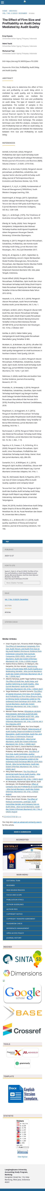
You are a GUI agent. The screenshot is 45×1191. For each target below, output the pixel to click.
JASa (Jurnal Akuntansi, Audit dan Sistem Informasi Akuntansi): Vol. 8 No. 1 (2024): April (24, 673)
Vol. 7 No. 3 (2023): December (14, 13)
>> (20, 817)
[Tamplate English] (22, 1094)
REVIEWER (10, 885)
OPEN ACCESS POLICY (15, 933)
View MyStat (22, 1157)
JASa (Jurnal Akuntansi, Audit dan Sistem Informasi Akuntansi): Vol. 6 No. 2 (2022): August (22, 791)
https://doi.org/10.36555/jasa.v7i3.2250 (22, 61)
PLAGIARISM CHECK (14, 923)
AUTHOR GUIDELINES (15, 904)
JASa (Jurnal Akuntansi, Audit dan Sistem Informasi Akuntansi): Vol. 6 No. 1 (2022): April (24, 686)
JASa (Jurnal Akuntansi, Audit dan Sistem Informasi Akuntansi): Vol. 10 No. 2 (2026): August (21, 658)
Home (4, 11)
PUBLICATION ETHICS (15, 899)
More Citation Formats (14, 583)
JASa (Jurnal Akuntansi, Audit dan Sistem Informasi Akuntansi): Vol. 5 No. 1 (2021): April (24, 776)
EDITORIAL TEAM (13, 880)
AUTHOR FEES (12, 909)
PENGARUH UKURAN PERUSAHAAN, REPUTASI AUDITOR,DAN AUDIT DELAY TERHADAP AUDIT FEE (23, 714)
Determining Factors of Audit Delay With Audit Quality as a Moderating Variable (24, 668)
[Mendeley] (31, 1052)
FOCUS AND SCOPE (14, 895)
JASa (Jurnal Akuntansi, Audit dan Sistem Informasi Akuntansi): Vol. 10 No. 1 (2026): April (21, 741)
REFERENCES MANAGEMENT (17, 928)
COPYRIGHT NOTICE (14, 914)
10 (16, 817)
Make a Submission (22, 832)
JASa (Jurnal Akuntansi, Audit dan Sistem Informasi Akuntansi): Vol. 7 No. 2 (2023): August (24, 809)
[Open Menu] (2, 2)
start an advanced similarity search (27, 822)
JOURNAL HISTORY (13, 938)
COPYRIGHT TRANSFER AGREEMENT (20, 919)
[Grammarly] (22, 1063)
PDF (7, 542)
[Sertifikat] (22, 857)
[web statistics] (22, 1151)
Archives (13, 11)
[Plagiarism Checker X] (14, 1052)
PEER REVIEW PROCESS (15, 890)
